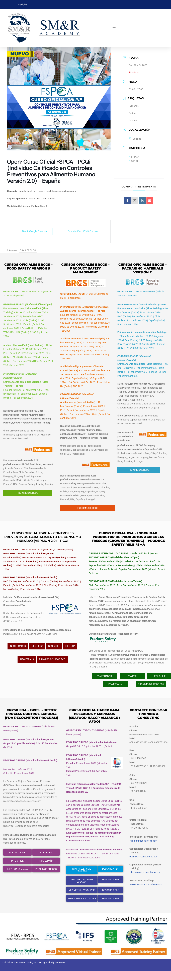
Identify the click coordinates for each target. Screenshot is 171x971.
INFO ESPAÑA (27, 659)
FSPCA (135, 157)
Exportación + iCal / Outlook (82, 231)
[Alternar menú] (114, 28)
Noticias (22, 4)
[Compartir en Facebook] (127, 200)
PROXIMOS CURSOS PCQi (52, 659)
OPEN (134, 161)
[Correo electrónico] (149, 200)
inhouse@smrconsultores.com (145, 872)
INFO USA (70, 646)
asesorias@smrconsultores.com (146, 884)
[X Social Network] (134, 200)
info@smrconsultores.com (143, 840)
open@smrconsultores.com (143, 856)
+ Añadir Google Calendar (34, 231)
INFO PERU (37, 646)
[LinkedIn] (142, 200)
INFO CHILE (54, 646)
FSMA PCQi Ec (28, 250)
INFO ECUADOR (18, 646)
